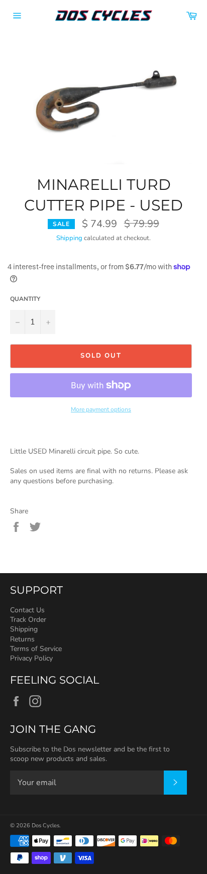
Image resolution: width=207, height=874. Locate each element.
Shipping (69, 238)
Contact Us (27, 610)
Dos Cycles (45, 825)
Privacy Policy (31, 658)
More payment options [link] (101, 409)
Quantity (25, 299)
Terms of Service (36, 648)
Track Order (28, 619)
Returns (22, 639)
